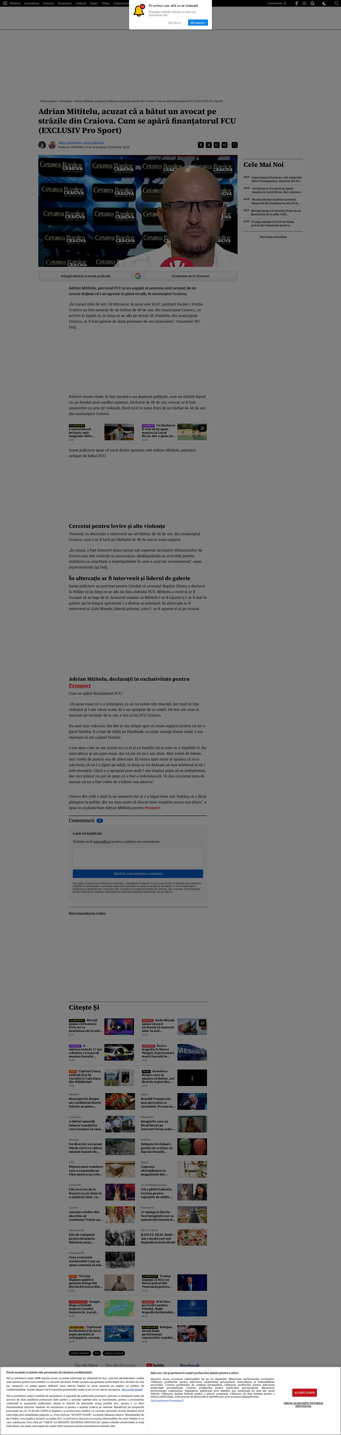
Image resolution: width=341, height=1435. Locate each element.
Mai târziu (174, 22)
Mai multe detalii (132, 1389)
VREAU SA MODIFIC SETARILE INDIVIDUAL (303, 1404)
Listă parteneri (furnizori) (167, 1400)
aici (51, 1415)
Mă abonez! (198, 22)
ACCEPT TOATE (304, 1392)
